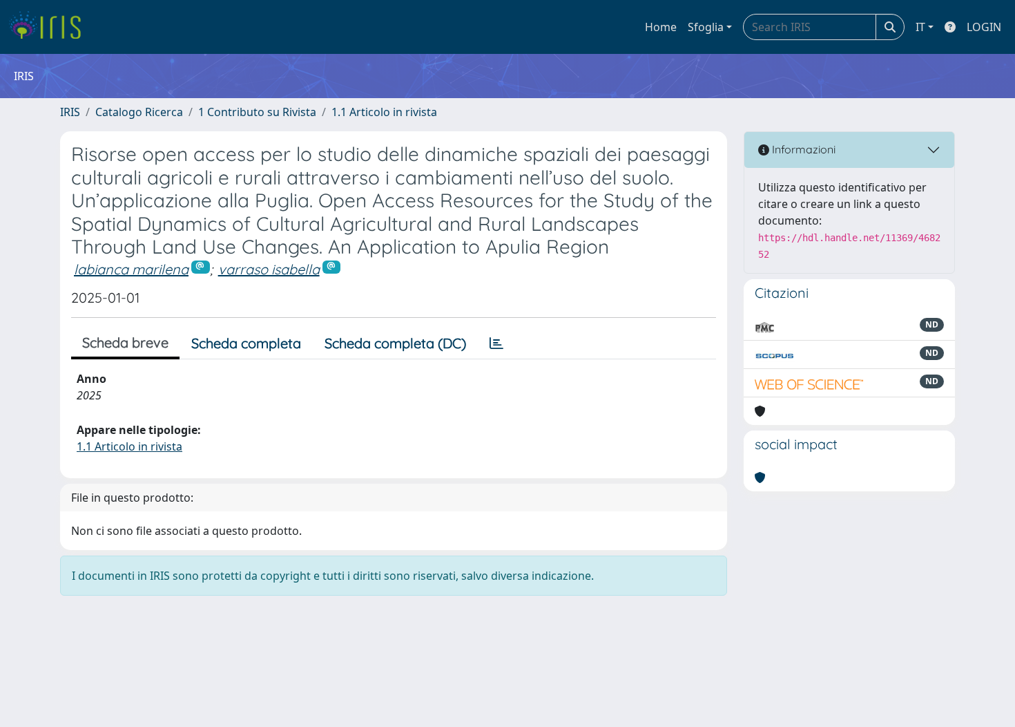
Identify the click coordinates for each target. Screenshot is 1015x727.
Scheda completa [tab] (246, 343)
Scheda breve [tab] (125, 342)
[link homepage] (50, 27)
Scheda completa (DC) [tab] (395, 343)
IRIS (70, 112)
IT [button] (920, 27)
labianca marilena (131, 269)
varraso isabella (269, 269)
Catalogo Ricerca (139, 112)
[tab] (496, 343)
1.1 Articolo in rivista (384, 112)
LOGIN (984, 27)
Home (661, 27)
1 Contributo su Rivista (257, 112)
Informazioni (802, 149)
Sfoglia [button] (706, 27)
